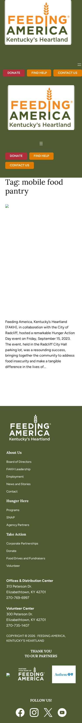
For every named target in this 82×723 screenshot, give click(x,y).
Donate (13, 73)
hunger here (17, 501)
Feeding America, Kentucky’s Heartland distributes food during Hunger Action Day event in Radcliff (39, 269)
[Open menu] (79, 64)
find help (39, 73)
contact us (67, 73)
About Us (14, 452)
